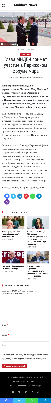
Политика (30, 49)
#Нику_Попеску (10, 187)
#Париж (24, 187)
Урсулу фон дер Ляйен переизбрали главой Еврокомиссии (11, 234)
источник (40, 106)
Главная (22, 49)
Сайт (4, 345)
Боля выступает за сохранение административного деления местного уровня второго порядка (38, 271)
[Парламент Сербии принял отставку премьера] (13, 257)
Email (5, 335)
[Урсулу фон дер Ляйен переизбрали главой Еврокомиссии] (13, 222)
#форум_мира (36, 187)
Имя (5, 325)
